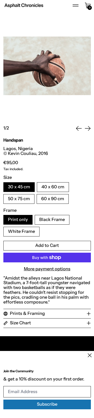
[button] (47, 66)
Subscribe (47, 404)
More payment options (47, 269)
